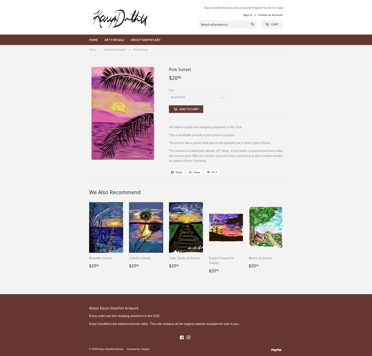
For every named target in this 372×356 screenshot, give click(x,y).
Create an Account (270, 15)
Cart (274, 24)
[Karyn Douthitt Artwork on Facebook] (182, 338)
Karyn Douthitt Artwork (110, 349)
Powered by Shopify (138, 349)
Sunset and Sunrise (115, 49)
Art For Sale (114, 40)
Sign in (247, 15)
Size (171, 90)
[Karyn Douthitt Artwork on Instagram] (188, 338)
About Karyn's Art (146, 40)
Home (93, 40)
